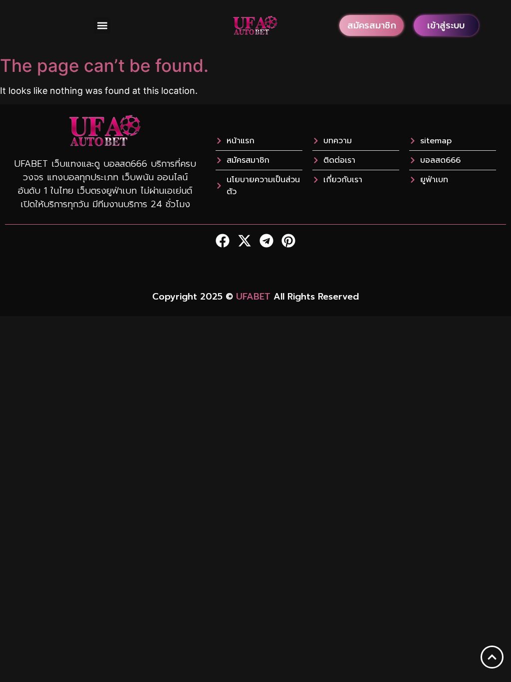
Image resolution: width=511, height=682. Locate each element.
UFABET (253, 297)
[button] (102, 25)
